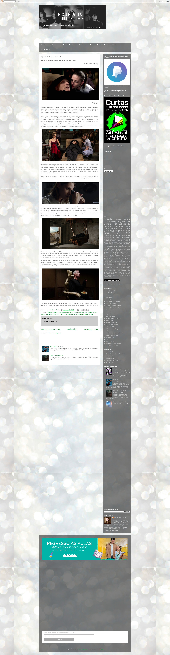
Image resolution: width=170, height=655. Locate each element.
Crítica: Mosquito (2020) (56, 355)
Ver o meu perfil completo (111, 530)
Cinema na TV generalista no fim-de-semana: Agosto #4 (121, 402)
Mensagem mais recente (50, 329)
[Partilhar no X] (85, 310)
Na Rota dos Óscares (112, 324)
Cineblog (108, 299)
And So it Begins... (111, 293)
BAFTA (128, 248)
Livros (116, 267)
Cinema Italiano (120, 261)
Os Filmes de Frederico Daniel (114, 333)
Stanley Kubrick (110, 266)
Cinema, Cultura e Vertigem (113, 305)
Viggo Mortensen (79, 314)
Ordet (107, 331)
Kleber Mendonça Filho (124, 264)
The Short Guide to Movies (113, 343)
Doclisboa (121, 230)
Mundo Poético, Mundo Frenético (115, 354)
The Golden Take (110, 341)
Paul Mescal (112, 270)
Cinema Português (111, 228)
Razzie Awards (126, 260)
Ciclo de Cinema (118, 258)
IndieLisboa (120, 232)
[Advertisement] (71, 35)
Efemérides (117, 255)
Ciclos (117, 237)
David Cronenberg (79, 312)
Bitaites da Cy (109, 352)
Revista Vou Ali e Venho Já (113, 360)
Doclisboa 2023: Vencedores (121, 369)
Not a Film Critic (110, 326)
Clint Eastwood (124, 267)
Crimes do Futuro (51, 312)
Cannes (106, 267)
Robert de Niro (113, 263)
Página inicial (72, 329)
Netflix (113, 243)
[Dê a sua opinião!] (83, 310)
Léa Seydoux (49, 314)
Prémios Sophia (111, 249)
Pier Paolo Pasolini (117, 272)
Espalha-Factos (110, 312)
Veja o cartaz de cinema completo (112, 284)
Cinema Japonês (120, 269)
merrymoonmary (83, 649)
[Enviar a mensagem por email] (81, 310)
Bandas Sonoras (122, 266)
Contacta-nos (45, 49)
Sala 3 (107, 339)
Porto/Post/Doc (116, 245)
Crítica (71, 312)
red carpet (120, 252)
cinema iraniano (107, 276)
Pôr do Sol (120, 275)
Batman (126, 275)
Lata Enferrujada (110, 316)
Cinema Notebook (111, 303)
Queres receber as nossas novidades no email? (60, 632)
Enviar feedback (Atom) (54, 333)
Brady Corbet (121, 270)
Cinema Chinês (107, 275)
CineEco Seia (117, 257)
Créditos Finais (110, 309)
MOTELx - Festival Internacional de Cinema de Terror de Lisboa (117, 234)
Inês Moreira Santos (120, 517)
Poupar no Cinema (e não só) (106, 45)
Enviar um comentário (50, 321)
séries (115, 242)
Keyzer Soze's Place (111, 314)
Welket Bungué (88, 314)
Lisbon (61, 314)
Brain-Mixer (109, 297)
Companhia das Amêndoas (113, 307)
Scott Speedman (68, 314)
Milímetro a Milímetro (111, 322)
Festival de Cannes (116, 248)
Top (124, 245)
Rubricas (53, 45)
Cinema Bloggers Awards (113, 301)
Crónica (114, 275)
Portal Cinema (110, 337)
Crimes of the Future (63, 312)
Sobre (90, 45)
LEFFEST (56, 314)
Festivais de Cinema (67, 45)
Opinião (106, 243)
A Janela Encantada (111, 290)
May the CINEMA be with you (114, 318)
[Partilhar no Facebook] (86, 310)
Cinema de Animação (121, 239)
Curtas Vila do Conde (120, 240)
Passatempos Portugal (112, 335)
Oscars (106, 232)
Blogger (102, 649)
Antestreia (108, 295)
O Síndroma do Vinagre (112, 329)
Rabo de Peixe (123, 273)
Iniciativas (124, 242)
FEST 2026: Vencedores (56, 346)
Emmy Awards (115, 260)
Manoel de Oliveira (109, 269)
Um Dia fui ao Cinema (112, 345)
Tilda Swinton (109, 261)
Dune (111, 267)
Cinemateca (119, 246)
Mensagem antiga (91, 329)
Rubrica (106, 237)
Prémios (81, 45)
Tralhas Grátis (110, 362)
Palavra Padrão (110, 358)
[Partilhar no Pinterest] (88, 310)
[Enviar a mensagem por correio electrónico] (78, 310)
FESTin (121, 249)
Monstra (120, 243)
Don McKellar (88, 312)
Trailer (119, 254)
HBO (113, 252)
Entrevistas (107, 242)
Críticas (43, 45)
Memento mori (110, 320)
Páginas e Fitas (110, 356)
